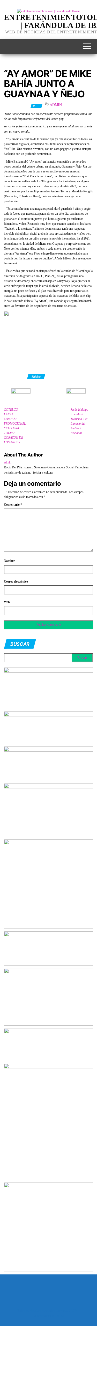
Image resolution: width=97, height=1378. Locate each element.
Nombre (9, 561)
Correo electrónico (16, 581)
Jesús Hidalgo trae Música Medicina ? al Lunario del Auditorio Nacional (79, 421)
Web (7, 602)
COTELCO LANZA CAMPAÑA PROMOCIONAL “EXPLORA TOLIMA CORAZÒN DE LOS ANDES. (15, 426)
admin (56, 105)
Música (36, 377)
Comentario (13, 504)
